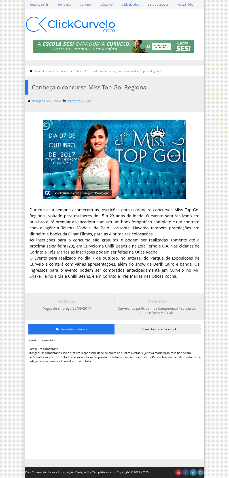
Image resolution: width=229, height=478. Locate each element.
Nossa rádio (185, 4)
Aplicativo (106, 4)
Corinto (50, 71)
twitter (193, 472)
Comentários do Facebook (159, 329)
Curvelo (64, 71)
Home (37, 71)
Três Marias (95, 71)
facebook (185, 472)
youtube (178, 472)
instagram (200, 472)
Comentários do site (73, 329)
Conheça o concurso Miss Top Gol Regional (134, 71)
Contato (85, 4)
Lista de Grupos (158, 4)
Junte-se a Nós (39, 4)
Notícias (79, 71)
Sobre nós (64, 4)
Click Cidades (130, 4)
